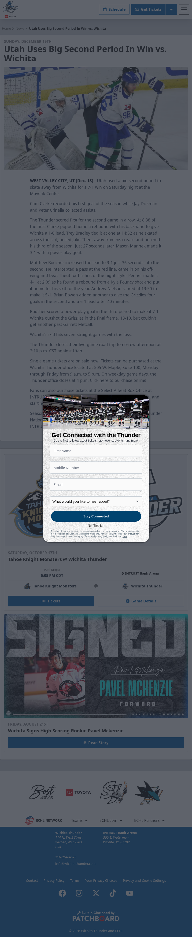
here (125, 536)
